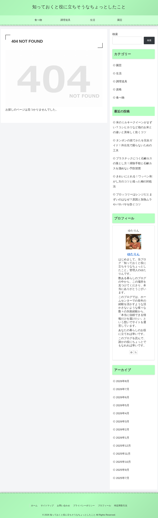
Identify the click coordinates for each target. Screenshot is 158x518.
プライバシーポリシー (84, 505)
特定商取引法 (120, 505)
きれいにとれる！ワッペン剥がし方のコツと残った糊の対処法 (132, 181)
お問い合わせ (63, 505)
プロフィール (104, 505)
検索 (115, 34)
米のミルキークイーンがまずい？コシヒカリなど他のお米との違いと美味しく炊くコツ (132, 127)
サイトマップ (47, 505)
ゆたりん (133, 254)
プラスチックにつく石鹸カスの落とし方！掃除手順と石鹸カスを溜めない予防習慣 (132, 163)
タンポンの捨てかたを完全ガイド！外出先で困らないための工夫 (132, 145)
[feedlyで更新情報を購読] (131, 352)
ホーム (34, 505)
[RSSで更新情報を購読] (136, 352)
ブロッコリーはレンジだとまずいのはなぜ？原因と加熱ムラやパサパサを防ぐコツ (132, 199)
